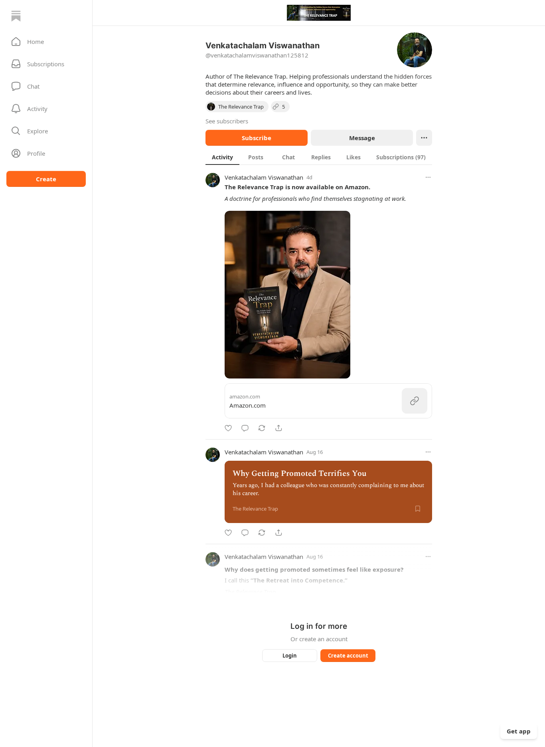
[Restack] (262, 428)
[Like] (228, 428)
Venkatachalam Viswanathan (264, 177)
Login (289, 655)
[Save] (417, 508)
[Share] (278, 428)
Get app (519, 731)
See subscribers (226, 121)
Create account (348, 655)
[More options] (428, 177)
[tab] (222, 157)
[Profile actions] (424, 138)
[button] (46, 41)
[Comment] (245, 428)
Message (362, 138)
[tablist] (318, 157)
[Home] (16, 16)
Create (46, 179)
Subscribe (256, 138)
